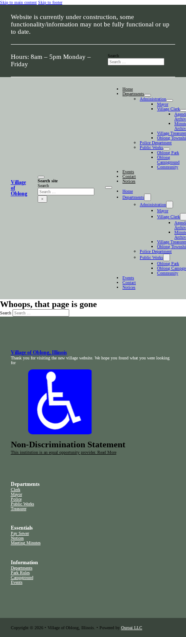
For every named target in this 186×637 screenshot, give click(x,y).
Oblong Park (168, 152)
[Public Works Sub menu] (166, 149)
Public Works (151, 147)
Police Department (156, 142)
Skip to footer (50, 2)
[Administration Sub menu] (169, 100)
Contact (129, 176)
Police (16, 499)
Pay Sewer (20, 533)
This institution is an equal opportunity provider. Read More (63, 452)
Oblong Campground (168, 160)
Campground (22, 577)
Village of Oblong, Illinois (39, 353)
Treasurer (18, 508)
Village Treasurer (171, 133)
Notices (128, 181)
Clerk (15, 489)
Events (128, 171)
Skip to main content (18, 2)
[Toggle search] (41, 177)
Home (127, 89)
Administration (153, 99)
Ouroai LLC (131, 627)
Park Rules (20, 572)
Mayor (162, 104)
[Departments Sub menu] (147, 95)
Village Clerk (168, 109)
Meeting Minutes (26, 542)
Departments (133, 93)
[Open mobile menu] (108, 187)
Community (167, 167)
